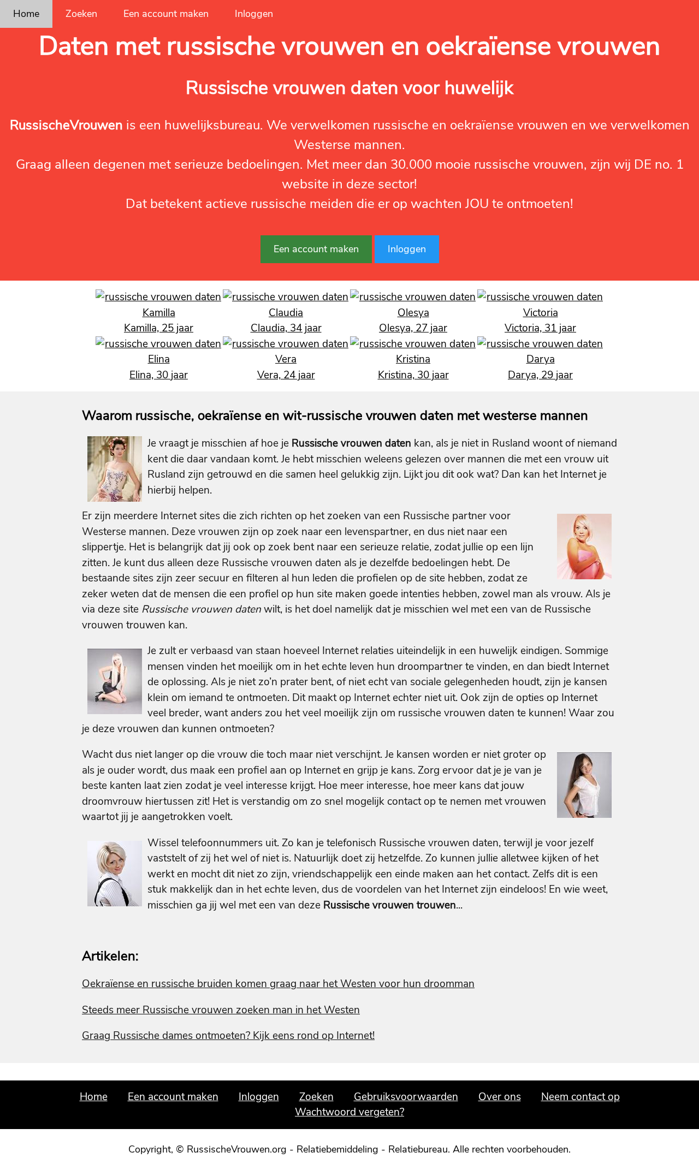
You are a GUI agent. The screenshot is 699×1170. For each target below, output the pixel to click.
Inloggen (254, 13)
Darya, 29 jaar (540, 375)
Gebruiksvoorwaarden (406, 1097)
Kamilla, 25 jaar (158, 328)
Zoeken (81, 13)
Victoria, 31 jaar (540, 328)
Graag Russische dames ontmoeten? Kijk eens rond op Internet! (228, 1036)
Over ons (499, 1097)
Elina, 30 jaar (158, 375)
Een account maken (166, 13)
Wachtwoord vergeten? (349, 1112)
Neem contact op (580, 1097)
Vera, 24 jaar (286, 375)
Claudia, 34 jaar (286, 328)
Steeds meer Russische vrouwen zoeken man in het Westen (221, 1010)
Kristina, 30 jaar (413, 375)
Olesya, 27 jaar (413, 328)
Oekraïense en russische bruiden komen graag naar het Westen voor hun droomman (278, 984)
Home (26, 13)
